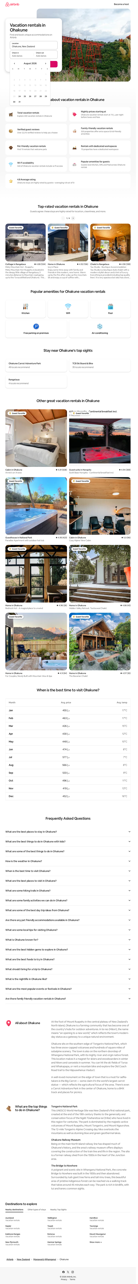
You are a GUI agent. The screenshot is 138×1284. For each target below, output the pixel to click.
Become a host (121, 4)
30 (14, 102)
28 (40, 96)
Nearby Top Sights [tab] (58, 1209)
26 (30, 96)
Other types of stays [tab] (37, 1209)
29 (46, 96)
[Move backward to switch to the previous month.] (14, 63)
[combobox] (33, 46)
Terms (72, 1279)
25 (25, 96)
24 (19, 96)
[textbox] (22, 55)
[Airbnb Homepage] (12, 4)
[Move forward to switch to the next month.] (45, 63)
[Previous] (63, 218)
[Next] (73, 218)
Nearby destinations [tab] (14, 1209)
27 (35, 96)
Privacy (64, 1279)
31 (19, 102)
